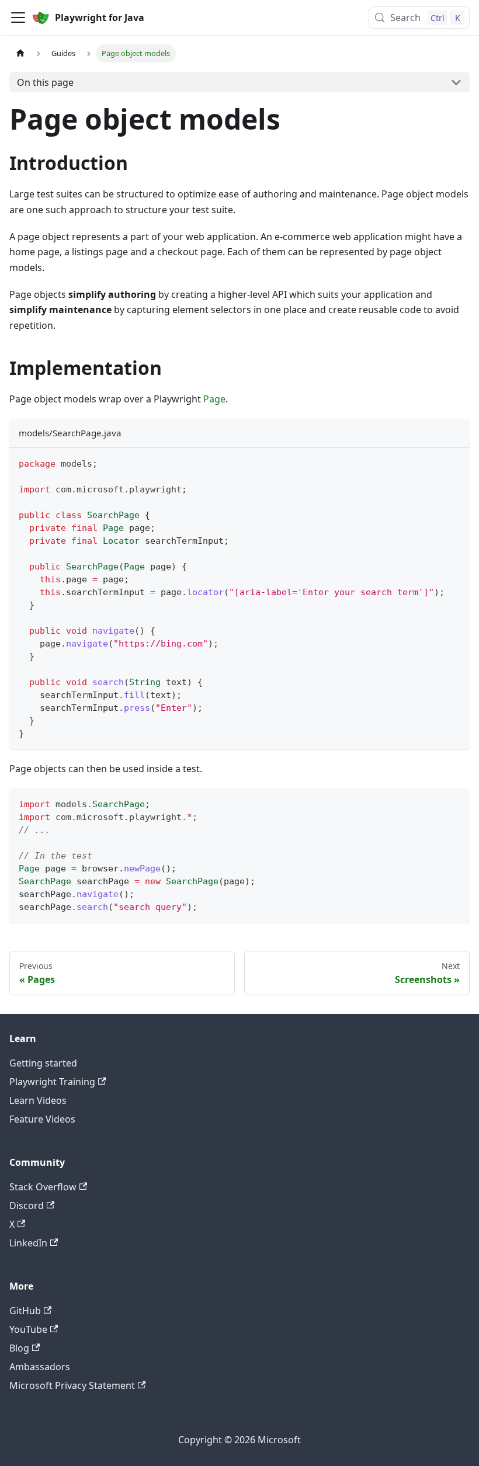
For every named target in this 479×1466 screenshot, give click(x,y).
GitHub (25, 1310)
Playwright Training (52, 1081)
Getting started (43, 1063)
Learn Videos (38, 1100)
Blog (19, 1348)
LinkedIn (28, 1242)
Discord (26, 1205)
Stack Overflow (43, 1186)
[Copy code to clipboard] (455, 462)
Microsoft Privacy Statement (72, 1385)
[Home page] (20, 53)
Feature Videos (42, 1119)
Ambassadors (39, 1366)
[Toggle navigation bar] (18, 17)
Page (214, 398)
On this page (45, 82)
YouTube (28, 1329)
